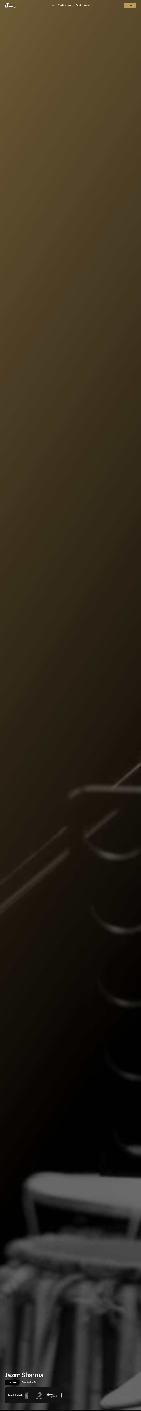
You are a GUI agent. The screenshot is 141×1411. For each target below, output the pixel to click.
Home (53, 5)
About (71, 5)
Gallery (87, 5)
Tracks (61, 5)
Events (79, 5)
